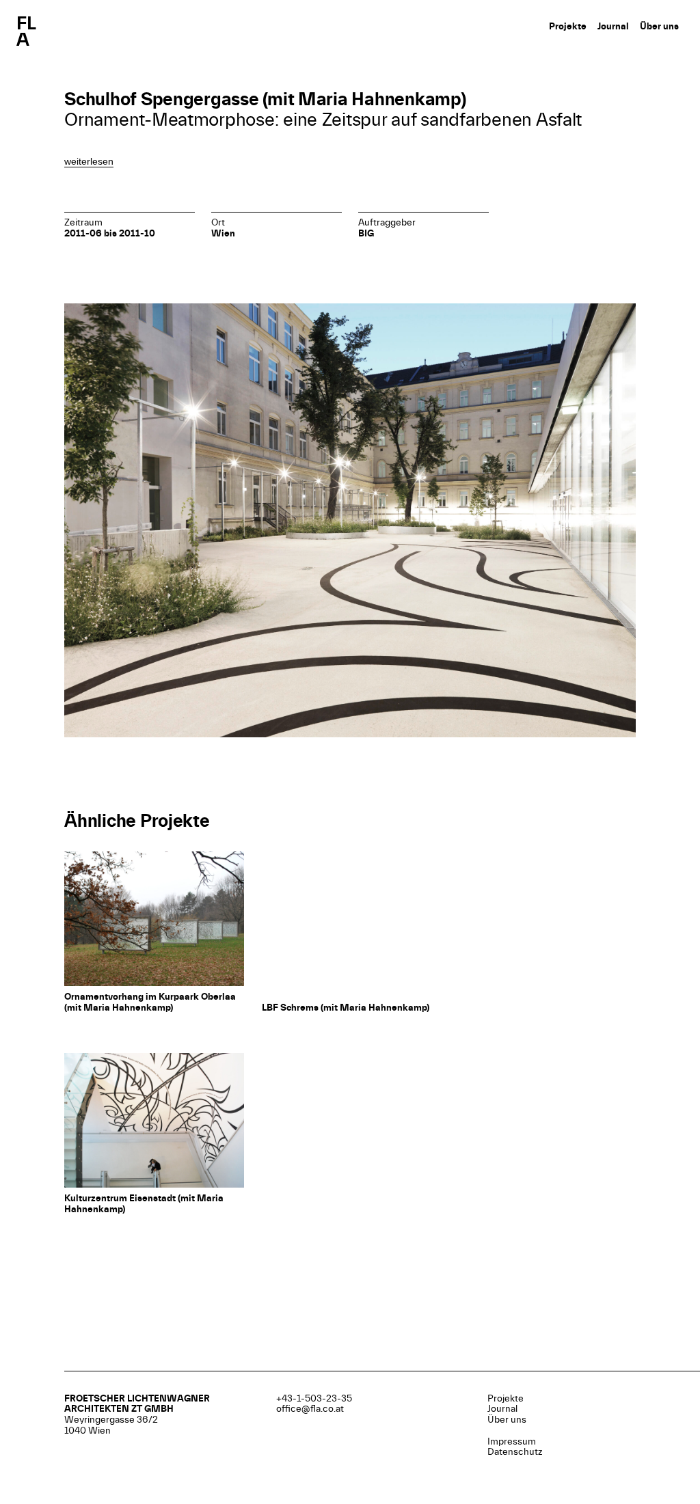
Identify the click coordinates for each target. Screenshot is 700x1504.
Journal (613, 26)
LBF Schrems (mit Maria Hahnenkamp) (345, 1007)
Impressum (511, 1441)
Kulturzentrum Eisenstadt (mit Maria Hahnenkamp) (144, 1203)
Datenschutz (515, 1452)
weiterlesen (88, 161)
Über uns (659, 26)
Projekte (568, 26)
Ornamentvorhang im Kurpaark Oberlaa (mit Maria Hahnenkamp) (150, 1002)
